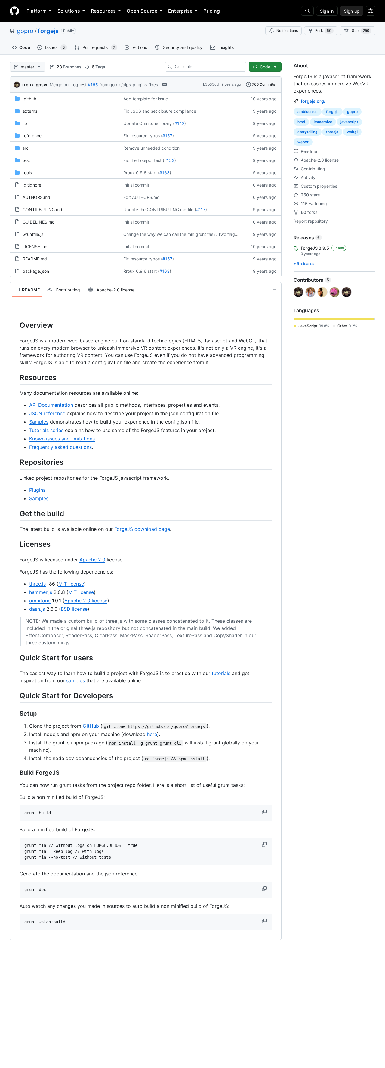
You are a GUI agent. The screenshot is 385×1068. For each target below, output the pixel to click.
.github (29, 98)
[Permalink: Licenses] (15, 544)
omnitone (40, 601)
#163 (164, 172)
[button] (265, 812)
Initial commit (136, 184)
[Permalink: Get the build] (15, 513)
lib (25, 123)
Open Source (142, 11)
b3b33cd (211, 84)
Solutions (68, 11)
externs (30, 111)
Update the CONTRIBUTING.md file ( (159, 209)
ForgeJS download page (142, 529)
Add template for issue (145, 98)
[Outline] (274, 289)
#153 (169, 160)
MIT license (71, 584)
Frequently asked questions (60, 447)
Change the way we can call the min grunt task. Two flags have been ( (192, 234)
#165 (93, 84)
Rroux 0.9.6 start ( (141, 172)
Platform (36, 11)
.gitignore (32, 184)
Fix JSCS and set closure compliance (159, 111)
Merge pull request (68, 84)
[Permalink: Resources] (15, 377)
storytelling (307, 131)
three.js (37, 584)
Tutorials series (46, 430)
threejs (332, 131)
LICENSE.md (35, 246)
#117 (200, 209)
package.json (36, 271)
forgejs (48, 31)
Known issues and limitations (62, 439)
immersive (323, 122)
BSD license (74, 609)
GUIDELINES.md (39, 221)
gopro (25, 31)
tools (27, 172)
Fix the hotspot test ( (143, 160)
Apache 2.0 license (85, 601)
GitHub (91, 726)
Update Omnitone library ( (148, 123)
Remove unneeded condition (151, 148)
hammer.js (40, 592)
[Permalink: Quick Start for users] (15, 657)
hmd (301, 122)
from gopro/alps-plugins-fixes (128, 84)
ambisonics (307, 111)
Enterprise (180, 11)
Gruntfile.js (33, 234)
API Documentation (52, 405)
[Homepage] (14, 11)
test (26, 160)
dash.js (37, 609)
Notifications (287, 30)
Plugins (37, 490)
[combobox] (208, 66)
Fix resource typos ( (142, 135)
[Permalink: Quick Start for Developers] (15, 695)
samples (75, 680)
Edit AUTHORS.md (141, 197)
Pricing (211, 11)
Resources (103, 11)
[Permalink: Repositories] (15, 462)
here (152, 734)
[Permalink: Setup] (15, 714)
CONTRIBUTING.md (42, 209)
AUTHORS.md (36, 197)
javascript (349, 122)
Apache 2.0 (92, 560)
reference (32, 135)
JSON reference (47, 413)
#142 (179, 123)
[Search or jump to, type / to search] (307, 11)
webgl (352, 131)
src (26, 148)
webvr (303, 142)
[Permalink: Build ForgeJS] (15, 773)
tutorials (221, 673)
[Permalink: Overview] (15, 325)
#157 (167, 135)
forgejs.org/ (313, 101)
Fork (323, 30)
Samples (38, 422)
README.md (35, 258)
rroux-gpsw (34, 84)
